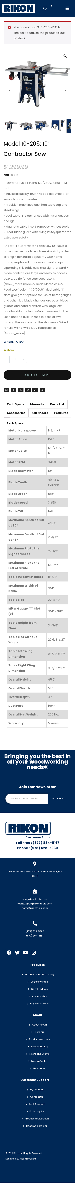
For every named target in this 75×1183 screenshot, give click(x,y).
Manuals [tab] (37, 404)
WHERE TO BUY (14, 342)
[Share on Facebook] (13, 390)
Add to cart (37, 375)
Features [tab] (61, 413)
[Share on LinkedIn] (35, 390)
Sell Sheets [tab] (39, 413)
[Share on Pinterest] (28, 390)
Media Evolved (28, 1158)
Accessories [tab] (16, 413)
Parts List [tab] (57, 404)
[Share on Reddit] (42, 390)
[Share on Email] (6, 390)
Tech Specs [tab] (15, 404)
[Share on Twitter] (20, 390)
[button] (65, 56)
